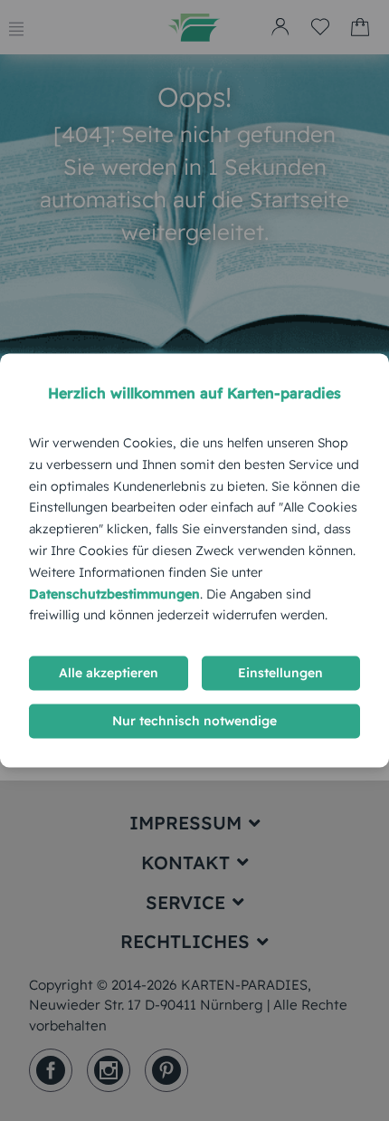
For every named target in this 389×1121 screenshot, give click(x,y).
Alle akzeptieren (108, 674)
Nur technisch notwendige (194, 722)
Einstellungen (280, 674)
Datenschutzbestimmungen (114, 594)
